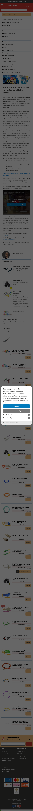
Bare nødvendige (17, 411)
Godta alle (16, 406)
